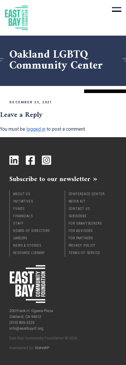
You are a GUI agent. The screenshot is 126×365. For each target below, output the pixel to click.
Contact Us (79, 209)
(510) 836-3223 (22, 322)
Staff (18, 223)
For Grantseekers (85, 223)
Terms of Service (84, 253)
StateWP (42, 348)
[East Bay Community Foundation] (16, 18)
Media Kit (77, 201)
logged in (35, 129)
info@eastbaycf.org (26, 328)
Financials (23, 216)
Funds (19, 209)
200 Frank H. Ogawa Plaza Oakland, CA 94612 (31, 313)
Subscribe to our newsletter (49, 179)
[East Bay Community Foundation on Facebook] (30, 160)
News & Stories (27, 245)
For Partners (81, 238)
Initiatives (23, 201)
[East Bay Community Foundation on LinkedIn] (14, 160)
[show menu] (116, 9)
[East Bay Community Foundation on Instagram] (46, 160)
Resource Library (29, 253)
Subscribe (78, 216)
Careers (20, 238)
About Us (21, 194)
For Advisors (81, 231)
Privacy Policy (82, 245)
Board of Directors (31, 231)
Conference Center (87, 194)
